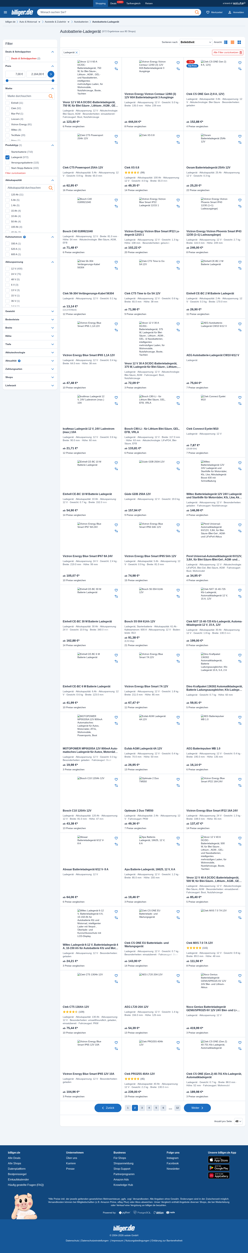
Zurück (110, 1107)
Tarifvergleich (133, 3)
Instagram (172, 1158)
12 (177, 1107)
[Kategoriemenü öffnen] (5, 12)
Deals (116, 3)
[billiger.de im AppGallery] (222, 1175)
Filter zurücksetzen (15, 173)
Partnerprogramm (124, 1174)
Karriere (71, 1163)
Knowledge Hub (123, 1184)
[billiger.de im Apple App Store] (222, 1159)
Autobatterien (81, 21)
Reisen (149, 3)
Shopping (100, 3)
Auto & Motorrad (28, 21)
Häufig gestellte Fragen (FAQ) (26, 1184)
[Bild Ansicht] (239, 42)
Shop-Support (122, 1168)
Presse (70, 1168)
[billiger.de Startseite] (22, 12)
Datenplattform (16, 1168)
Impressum (117, 1240)
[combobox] (119, 12)
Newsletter (173, 1168)
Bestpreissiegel (17, 1174)
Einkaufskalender (18, 1179)
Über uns (71, 1158)
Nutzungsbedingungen (137, 1240)
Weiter (195, 1107)
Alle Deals (14, 1158)
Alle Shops (14, 1163)
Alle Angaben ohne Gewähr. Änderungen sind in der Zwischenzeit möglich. (189, 1198)
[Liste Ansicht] (226, 42)
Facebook (173, 1163)
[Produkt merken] (116, 62)
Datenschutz (72, 1240)
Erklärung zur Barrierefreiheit (166, 1240)
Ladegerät (69, 52)
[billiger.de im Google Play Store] (222, 1167)
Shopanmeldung (123, 1163)
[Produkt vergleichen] (116, 69)
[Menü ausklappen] (39, 22)
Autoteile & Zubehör (55, 21)
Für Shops (120, 1158)
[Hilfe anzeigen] (24, 237)
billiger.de (10, 21)
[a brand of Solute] (234, 3)
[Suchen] (197, 12)
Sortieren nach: (170, 42)
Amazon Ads (121, 1179)
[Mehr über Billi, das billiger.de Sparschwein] (26, 1205)
